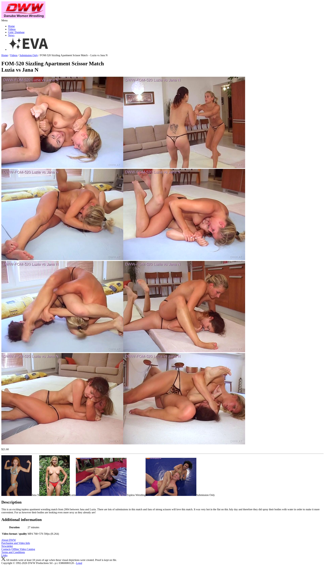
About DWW (8, 540)
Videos (12, 29)
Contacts (6, 549)
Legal (79, 563)
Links (4, 555)
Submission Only (28, 55)
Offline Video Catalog (23, 549)
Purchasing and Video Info (15, 543)
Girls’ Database (16, 32)
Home (11, 26)
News (11, 35)
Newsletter (7, 546)
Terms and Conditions (13, 552)
